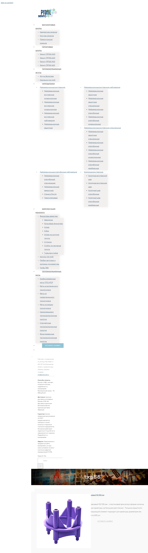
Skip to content (7, 3)
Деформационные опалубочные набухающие (58, 172)
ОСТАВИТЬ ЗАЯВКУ (105, 521)
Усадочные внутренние (93, 172)
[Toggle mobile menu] (32, 356)
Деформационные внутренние (52, 87)
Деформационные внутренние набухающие (102, 87)
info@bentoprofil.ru (43, 374)
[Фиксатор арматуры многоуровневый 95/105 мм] (49, 521)
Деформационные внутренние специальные (102, 128)
